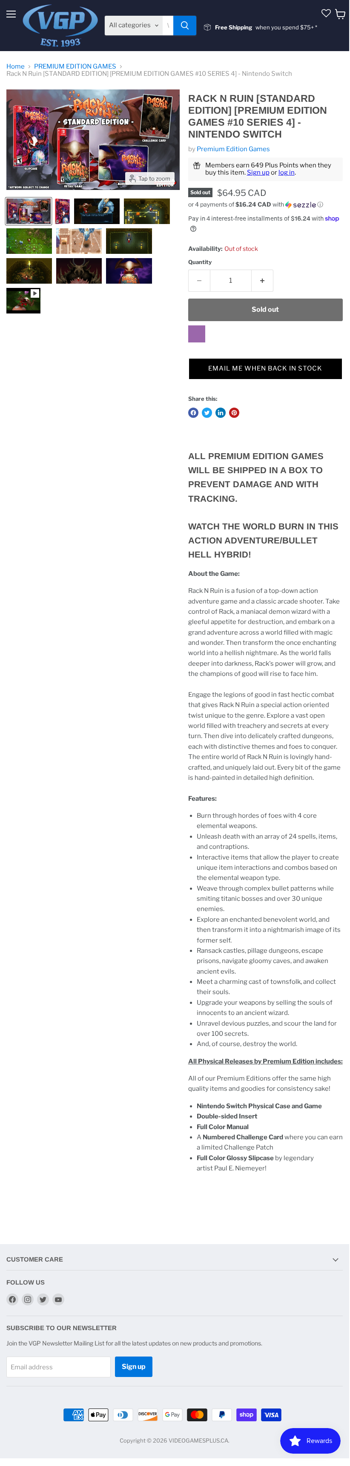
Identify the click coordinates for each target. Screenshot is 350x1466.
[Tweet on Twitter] (207, 413)
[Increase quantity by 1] (262, 281)
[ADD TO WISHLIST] (196, 333)
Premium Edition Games (233, 149)
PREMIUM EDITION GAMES (75, 66)
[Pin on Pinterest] (234, 413)
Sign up (258, 172)
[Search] (184, 25)
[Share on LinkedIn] (220, 413)
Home (15, 66)
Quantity (200, 262)
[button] (265, 205)
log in (286, 172)
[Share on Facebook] (193, 413)
